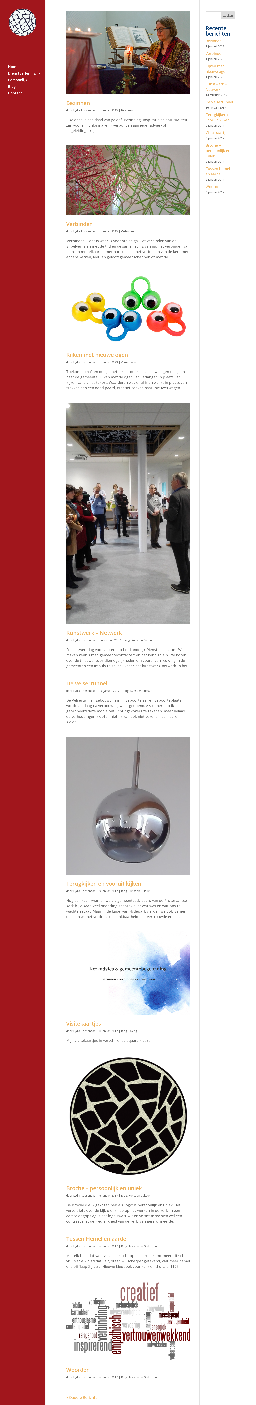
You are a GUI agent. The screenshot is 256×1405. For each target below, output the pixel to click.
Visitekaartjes (83, 1023)
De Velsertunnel (86, 683)
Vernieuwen (128, 362)
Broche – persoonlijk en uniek (104, 1188)
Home (13, 67)
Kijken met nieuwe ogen (97, 354)
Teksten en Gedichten (143, 1246)
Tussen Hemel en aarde (96, 1238)
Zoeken (228, 15)
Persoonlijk (17, 80)
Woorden (78, 1369)
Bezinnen (78, 103)
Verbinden (79, 224)
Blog (12, 87)
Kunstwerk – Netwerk (94, 632)
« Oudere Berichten (83, 1397)
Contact (15, 93)
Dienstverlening (22, 74)
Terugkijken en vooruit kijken (103, 883)
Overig (133, 1031)
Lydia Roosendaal (84, 110)
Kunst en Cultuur (142, 640)
